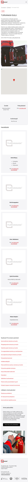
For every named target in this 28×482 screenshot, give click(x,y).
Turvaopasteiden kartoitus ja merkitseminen (11, 351)
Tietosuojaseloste (5, 474)
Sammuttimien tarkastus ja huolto (9, 341)
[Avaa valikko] (26, 2)
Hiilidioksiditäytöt (5, 361)
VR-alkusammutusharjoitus (8, 396)
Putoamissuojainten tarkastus (8, 368)
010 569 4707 (15, 283)
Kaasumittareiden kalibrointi (8, 371)
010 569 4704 (15, 205)
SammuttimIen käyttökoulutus (8, 400)
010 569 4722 (15, 168)
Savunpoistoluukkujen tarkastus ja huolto (11, 354)
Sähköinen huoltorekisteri (7, 378)
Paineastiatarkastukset (6, 358)
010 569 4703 (15, 323)
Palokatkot (3, 375)
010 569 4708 (15, 242)
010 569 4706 (22, 108)
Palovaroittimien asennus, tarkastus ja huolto (12, 365)
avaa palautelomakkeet (11, 424)
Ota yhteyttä (14, 170)
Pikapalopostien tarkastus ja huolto (9, 344)
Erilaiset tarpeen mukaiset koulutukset (10, 385)
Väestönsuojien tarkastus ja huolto (9, 348)
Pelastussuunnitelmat (6, 393)
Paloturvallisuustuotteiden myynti (9, 381)
